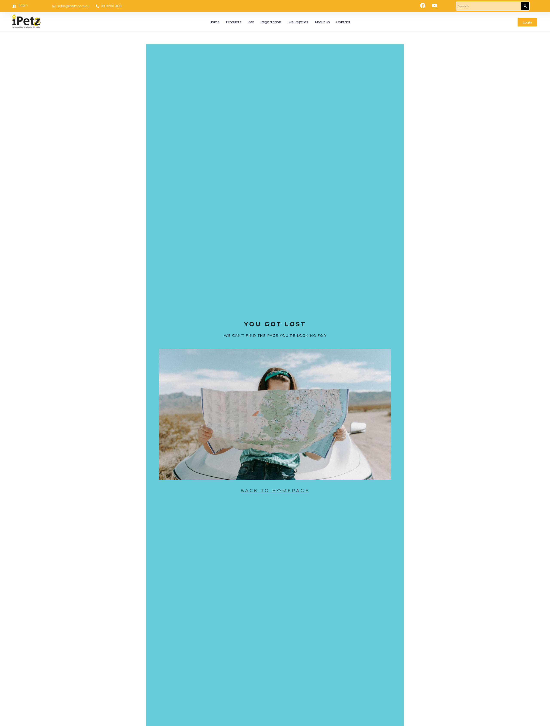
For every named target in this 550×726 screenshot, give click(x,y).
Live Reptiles (297, 22)
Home (214, 22)
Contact (343, 22)
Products (233, 22)
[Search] (525, 6)
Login (23, 5)
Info (251, 22)
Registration (271, 22)
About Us (322, 22)
